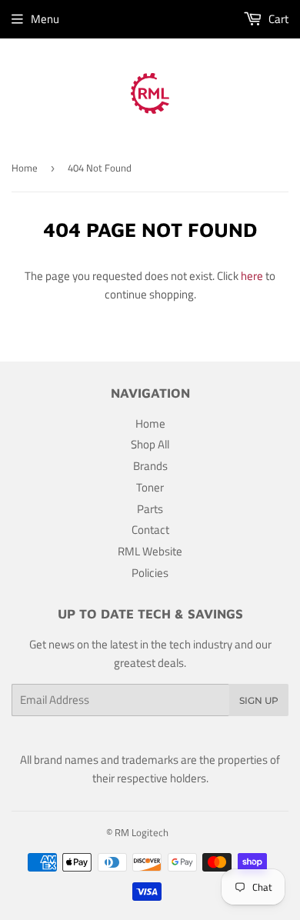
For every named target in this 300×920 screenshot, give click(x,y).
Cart (277, 19)
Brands (150, 466)
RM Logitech (141, 832)
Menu (45, 19)
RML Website (150, 551)
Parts (150, 509)
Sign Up (258, 700)
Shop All (150, 444)
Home (25, 167)
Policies (150, 573)
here (252, 276)
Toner (150, 487)
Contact (150, 529)
